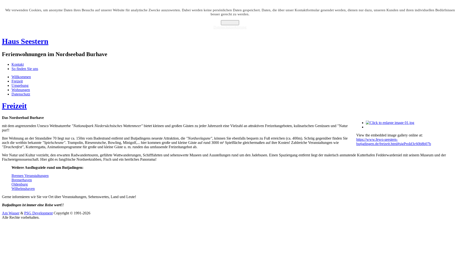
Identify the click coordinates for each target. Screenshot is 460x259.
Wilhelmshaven (23, 189)
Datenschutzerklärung (230, 27)
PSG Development (38, 213)
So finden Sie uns (25, 69)
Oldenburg (20, 184)
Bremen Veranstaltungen (30, 176)
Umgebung (20, 85)
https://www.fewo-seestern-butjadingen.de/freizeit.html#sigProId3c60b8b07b (393, 141)
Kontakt (18, 64)
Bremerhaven (22, 180)
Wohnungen (21, 90)
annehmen (230, 22)
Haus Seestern (25, 41)
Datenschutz (21, 94)
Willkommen (21, 77)
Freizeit (17, 81)
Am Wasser (10, 213)
